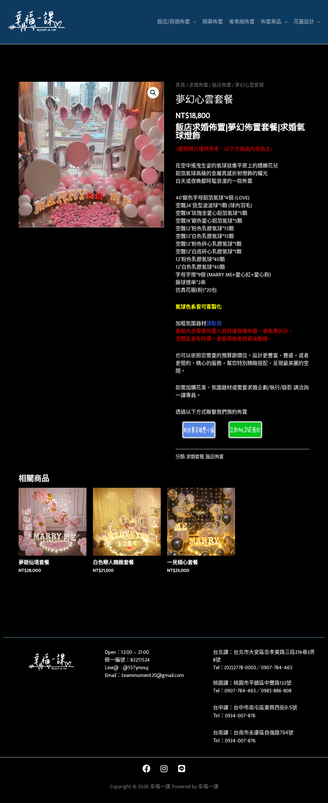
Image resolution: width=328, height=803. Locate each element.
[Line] (182, 769)
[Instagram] (164, 769)
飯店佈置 (221, 85)
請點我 (214, 323)
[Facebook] (146, 769)
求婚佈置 (198, 85)
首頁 (180, 85)
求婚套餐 (195, 457)
